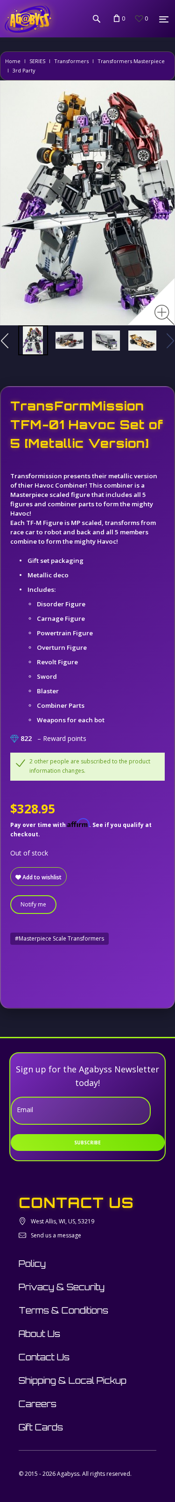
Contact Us (44, 1357)
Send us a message (56, 1235)
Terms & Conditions (63, 1310)
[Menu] (164, 19)
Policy (32, 1263)
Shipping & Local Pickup (72, 1380)
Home (13, 61)
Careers (37, 1404)
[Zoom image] (164, 315)
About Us (39, 1333)
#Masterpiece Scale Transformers (59, 938)
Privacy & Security (62, 1287)
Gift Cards (41, 1427)
